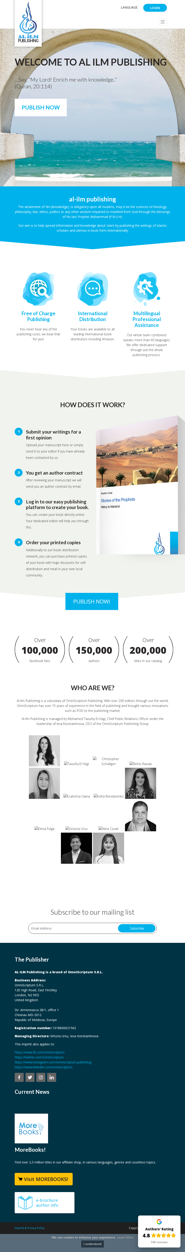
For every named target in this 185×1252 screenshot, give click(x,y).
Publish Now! (91, 601)
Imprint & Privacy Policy (29, 1228)
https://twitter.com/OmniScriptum (39, 1057)
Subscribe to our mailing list (92, 912)
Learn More (125, 1237)
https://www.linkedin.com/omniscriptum (43, 1067)
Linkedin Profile (48, 758)
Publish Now (41, 107)
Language (129, 7)
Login (155, 8)
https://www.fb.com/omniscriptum (40, 1052)
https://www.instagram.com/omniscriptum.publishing (53, 1062)
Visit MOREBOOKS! (46, 1179)
